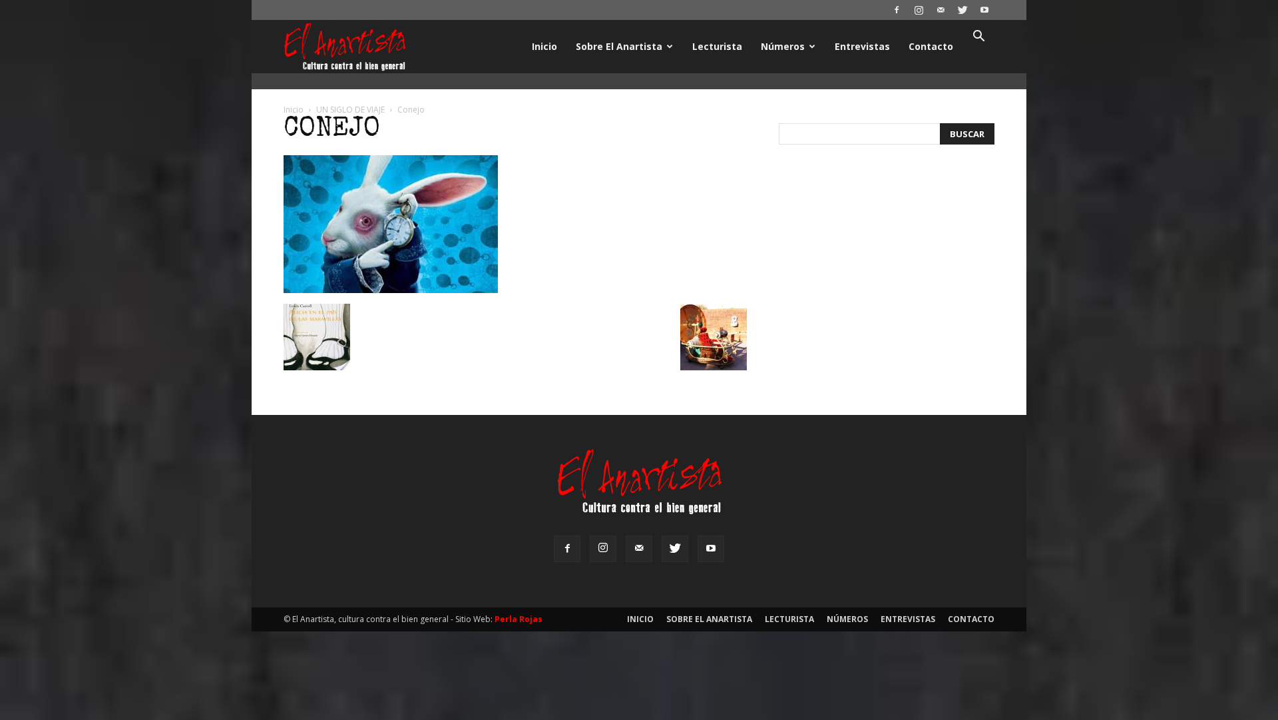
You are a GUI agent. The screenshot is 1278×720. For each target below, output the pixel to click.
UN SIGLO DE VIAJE (350, 109)
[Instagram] (919, 10)
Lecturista (717, 46)
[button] (978, 37)
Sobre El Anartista (619, 46)
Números (783, 46)
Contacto (931, 46)
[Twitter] (962, 10)
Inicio (544, 46)
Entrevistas (862, 46)
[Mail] (941, 10)
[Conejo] (391, 289)
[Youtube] (984, 10)
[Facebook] (897, 10)
